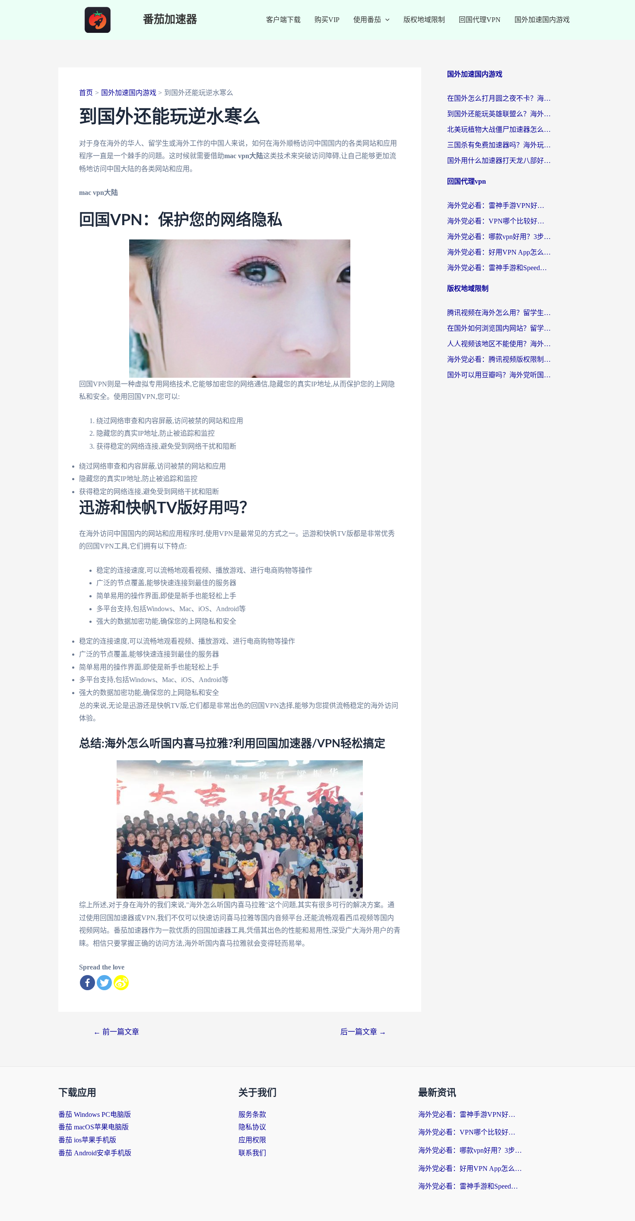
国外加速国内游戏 (542, 19)
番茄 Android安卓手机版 (94, 1153)
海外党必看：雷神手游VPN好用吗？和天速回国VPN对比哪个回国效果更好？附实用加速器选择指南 (499, 205)
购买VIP (327, 19)
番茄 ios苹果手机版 (87, 1140)
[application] (385, 20)
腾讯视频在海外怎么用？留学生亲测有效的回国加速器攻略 (499, 312)
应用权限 (252, 1140)
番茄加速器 (170, 19)
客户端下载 (283, 19)
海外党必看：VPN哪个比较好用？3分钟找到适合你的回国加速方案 (499, 221)
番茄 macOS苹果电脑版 (93, 1127)
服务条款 (252, 1114)
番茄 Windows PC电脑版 (94, 1114)
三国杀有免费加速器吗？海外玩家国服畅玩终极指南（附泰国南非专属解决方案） (499, 145)
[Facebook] (87, 982)
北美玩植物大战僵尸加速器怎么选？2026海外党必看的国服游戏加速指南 (499, 129)
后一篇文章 (363, 1032)
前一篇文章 (116, 1032)
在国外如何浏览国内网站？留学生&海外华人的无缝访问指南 (499, 328)
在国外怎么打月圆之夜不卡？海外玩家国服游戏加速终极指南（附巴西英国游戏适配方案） (499, 98)
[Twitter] (104, 982)
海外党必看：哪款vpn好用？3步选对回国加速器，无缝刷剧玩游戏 (499, 236)
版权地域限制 (424, 19)
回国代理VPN (480, 19)
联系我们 (252, 1153)
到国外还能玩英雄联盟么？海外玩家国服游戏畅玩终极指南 (499, 114)
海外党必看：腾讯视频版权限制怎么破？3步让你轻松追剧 (499, 359)
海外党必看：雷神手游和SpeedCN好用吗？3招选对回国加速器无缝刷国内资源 (499, 267)
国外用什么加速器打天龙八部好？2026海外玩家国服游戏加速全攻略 (499, 160)
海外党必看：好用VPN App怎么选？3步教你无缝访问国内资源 (499, 252)
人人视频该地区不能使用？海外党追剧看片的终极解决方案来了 (499, 343)
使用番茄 (367, 19)
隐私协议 (252, 1127)
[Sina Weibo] (121, 982)
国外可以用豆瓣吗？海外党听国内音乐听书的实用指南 (499, 375)
